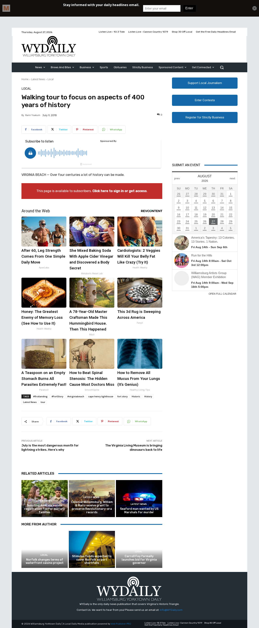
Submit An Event (186, 165)
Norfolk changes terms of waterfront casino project (45, 561)
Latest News (38, 79)
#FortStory (57, 396)
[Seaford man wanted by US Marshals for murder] (139, 498)
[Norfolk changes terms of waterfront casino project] (44, 549)
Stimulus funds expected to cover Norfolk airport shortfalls (91, 560)
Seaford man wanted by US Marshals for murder (139, 510)
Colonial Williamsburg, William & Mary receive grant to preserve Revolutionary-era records (92, 507)
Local (51, 79)
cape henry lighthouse (100, 396)
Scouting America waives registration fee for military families (44, 509)
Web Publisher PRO (121, 624)
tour (43, 402)
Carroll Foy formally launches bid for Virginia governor (139, 560)
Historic (136, 396)
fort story (122, 396)
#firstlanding (40, 396)
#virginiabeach (75, 396)
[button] (222, 67)
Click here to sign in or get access (119, 191)
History (148, 396)
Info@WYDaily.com (171, 609)
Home (25, 79)
